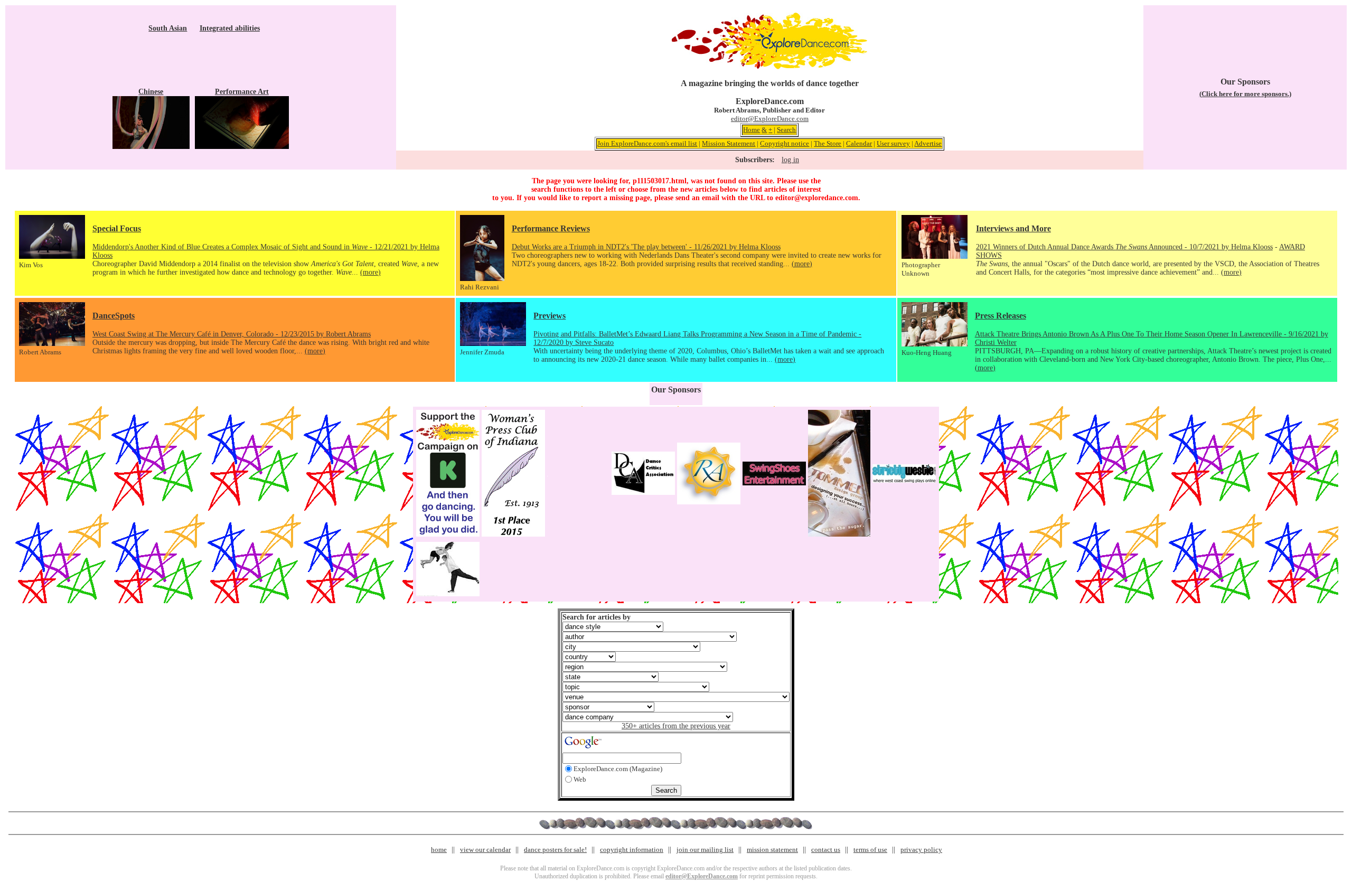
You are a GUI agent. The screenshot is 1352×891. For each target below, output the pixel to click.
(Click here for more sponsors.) (1245, 94)
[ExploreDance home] (769, 67)
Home (751, 130)
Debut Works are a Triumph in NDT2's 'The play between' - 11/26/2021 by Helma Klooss (646, 247)
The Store (827, 143)
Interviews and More (1013, 228)
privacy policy (921, 850)
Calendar (859, 143)
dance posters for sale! (555, 850)
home (439, 850)
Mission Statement (728, 143)
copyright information (631, 850)
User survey (893, 143)
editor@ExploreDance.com (770, 119)
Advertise (928, 143)
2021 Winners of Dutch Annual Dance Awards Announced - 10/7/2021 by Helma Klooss (1124, 247)
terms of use (870, 850)
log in (790, 160)
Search (786, 130)
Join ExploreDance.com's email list (647, 143)
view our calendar (485, 850)
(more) (370, 272)
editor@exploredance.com (816, 198)
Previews (549, 316)
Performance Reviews (551, 228)
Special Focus (116, 228)
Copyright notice (784, 143)
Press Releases (1000, 316)
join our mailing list (705, 850)
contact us (825, 850)
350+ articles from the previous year (676, 726)
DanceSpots (113, 316)
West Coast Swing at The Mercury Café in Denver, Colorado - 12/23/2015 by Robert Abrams (231, 334)
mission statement (772, 850)
